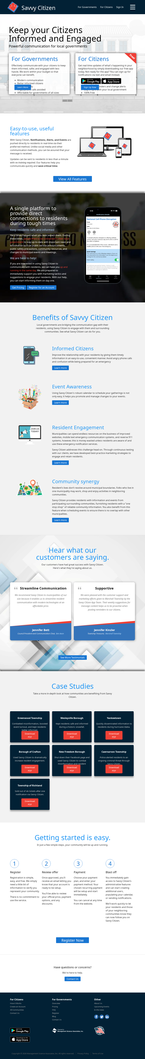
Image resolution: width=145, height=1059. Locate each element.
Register (55, 1013)
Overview (56, 1003)
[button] (132, 7)
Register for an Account (41, 287)
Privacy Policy (83, 1053)
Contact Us (72, 978)
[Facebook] (96, 1017)
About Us (98, 1003)
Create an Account (17, 1006)
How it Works (15, 1003)
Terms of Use (97, 1053)
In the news (99, 1010)
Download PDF (30, 735)
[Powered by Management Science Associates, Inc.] (67, 1030)
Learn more (60, 367)
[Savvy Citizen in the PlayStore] (91, 81)
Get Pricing (18, 287)
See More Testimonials (72, 657)
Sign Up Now (90, 87)
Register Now (72, 940)
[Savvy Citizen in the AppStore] (111, 81)
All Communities (17, 1010)
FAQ (54, 1010)
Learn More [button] (22, 87)
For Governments (87, 7)
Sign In (120, 7)
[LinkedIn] (107, 1017)
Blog (54, 1016)
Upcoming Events (101, 1006)
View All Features (72, 179)
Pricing (55, 1006)
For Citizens (106, 7)
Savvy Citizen (39, 8)
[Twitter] (102, 1017)
